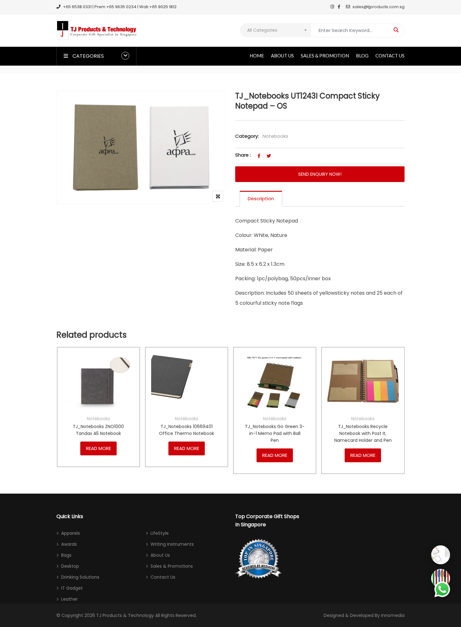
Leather (69, 599)
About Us (282, 55)
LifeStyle (160, 533)
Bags (66, 555)
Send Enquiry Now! (320, 174)
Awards (69, 544)
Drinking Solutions (80, 577)
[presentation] (60, 416)
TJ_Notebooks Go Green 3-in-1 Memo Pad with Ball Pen (275, 433)
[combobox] (275, 30)
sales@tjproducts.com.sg (378, 7)
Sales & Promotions (172, 566)
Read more (98, 448)
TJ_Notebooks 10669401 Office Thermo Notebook (186, 430)
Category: (247, 136)
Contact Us (390, 55)
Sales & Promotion (325, 55)
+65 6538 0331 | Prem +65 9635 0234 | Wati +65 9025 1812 (120, 7)
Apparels (70, 533)
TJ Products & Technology (125, 615)
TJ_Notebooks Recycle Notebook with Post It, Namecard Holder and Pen (363, 433)
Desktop (70, 566)
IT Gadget (72, 588)
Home (257, 55)
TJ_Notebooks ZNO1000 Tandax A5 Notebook (98, 430)
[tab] (261, 198)
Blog (362, 55)
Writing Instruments (172, 544)
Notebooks (275, 136)
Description (261, 198)
